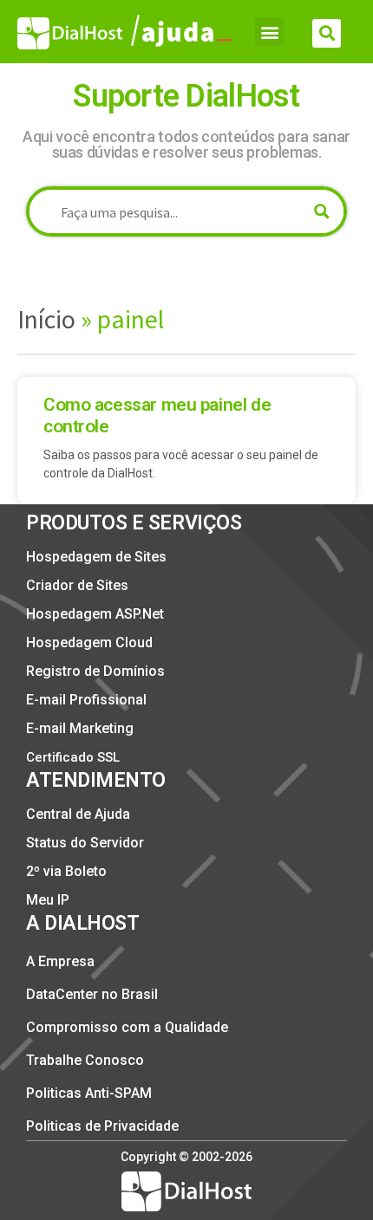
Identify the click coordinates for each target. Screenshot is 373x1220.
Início (46, 318)
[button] (269, 31)
